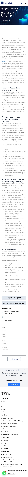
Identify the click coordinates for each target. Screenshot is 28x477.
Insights (4, 61)
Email (3, 341)
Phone (3, 334)
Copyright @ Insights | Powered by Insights (16, 470)
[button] (22, 3)
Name (3, 327)
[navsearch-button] (26, 3)
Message (4, 347)
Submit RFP (14, 384)
